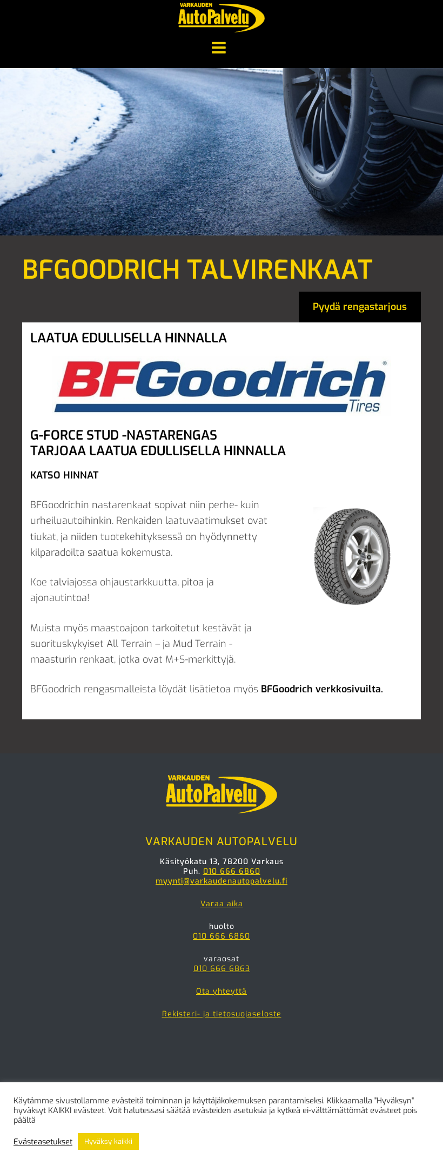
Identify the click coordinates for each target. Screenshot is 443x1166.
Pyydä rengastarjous (360, 306)
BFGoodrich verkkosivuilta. (322, 689)
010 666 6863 (221, 968)
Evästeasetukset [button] (43, 1142)
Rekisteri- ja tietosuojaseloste (221, 1014)
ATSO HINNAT (67, 475)
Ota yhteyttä (221, 991)
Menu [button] (221, 49)
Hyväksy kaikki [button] (108, 1141)
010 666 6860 (231, 871)
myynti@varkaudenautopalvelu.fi (221, 881)
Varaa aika (221, 904)
